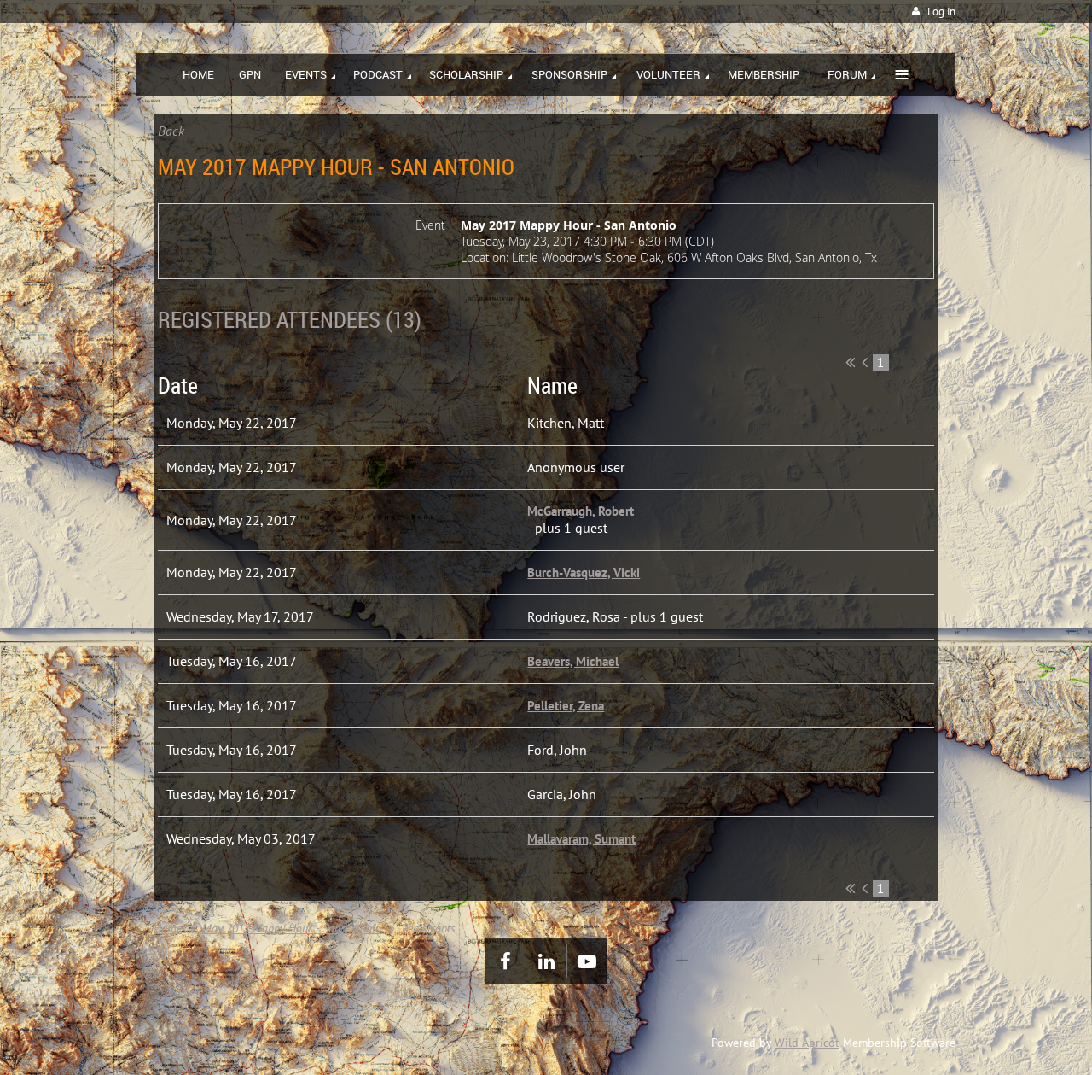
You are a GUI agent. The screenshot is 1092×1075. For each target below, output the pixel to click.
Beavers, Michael (573, 661)
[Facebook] (505, 961)
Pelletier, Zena (565, 706)
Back (171, 130)
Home (168, 928)
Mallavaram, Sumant (581, 839)
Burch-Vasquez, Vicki (583, 572)
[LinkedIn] (546, 961)
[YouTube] (587, 961)
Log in (941, 11)
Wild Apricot (807, 1042)
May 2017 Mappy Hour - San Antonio (291, 928)
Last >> (928, 362)
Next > (914, 362)
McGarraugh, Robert (580, 511)
